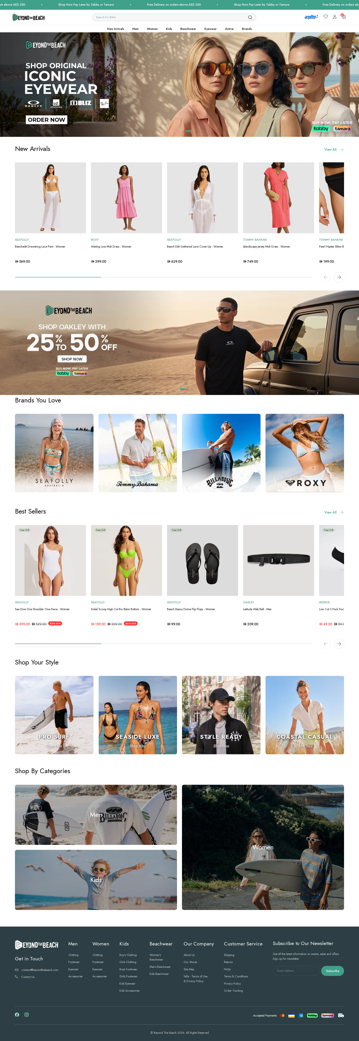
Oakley (248, 602)
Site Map (189, 969)
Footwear (74, 962)
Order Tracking (233, 991)
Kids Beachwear (159, 974)
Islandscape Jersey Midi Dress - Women (266, 246)
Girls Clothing (127, 962)
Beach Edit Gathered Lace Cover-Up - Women (195, 246)
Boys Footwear (128, 969)
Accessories (75, 976)
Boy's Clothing (128, 955)
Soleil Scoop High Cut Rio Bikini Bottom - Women (121, 609)
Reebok (324, 602)
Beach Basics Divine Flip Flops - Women (191, 609)
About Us (189, 955)
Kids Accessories (129, 991)
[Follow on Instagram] (26, 1016)
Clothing (73, 955)
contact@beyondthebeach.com (40, 970)
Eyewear (210, 29)
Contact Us (27, 977)
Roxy (95, 239)
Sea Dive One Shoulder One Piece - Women (42, 609)
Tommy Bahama (255, 239)
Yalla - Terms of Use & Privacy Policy (195, 978)
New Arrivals (115, 29)
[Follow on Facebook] (17, 1016)
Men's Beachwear (160, 967)
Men (135, 29)
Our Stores (190, 962)
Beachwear (188, 29)
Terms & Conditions (236, 976)
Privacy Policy (232, 983)
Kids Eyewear (127, 983)
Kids (169, 29)
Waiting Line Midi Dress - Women (111, 246)
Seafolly (22, 239)
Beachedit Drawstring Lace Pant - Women (40, 246)
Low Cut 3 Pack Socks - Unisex (337, 609)
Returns (228, 962)
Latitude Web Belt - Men (257, 609)
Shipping (229, 955)
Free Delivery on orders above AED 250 (190, 4)
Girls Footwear (128, 976)
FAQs (227, 969)
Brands (247, 29)
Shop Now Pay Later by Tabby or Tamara (102, 4)
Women (152, 29)
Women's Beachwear (156, 957)
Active (229, 29)
